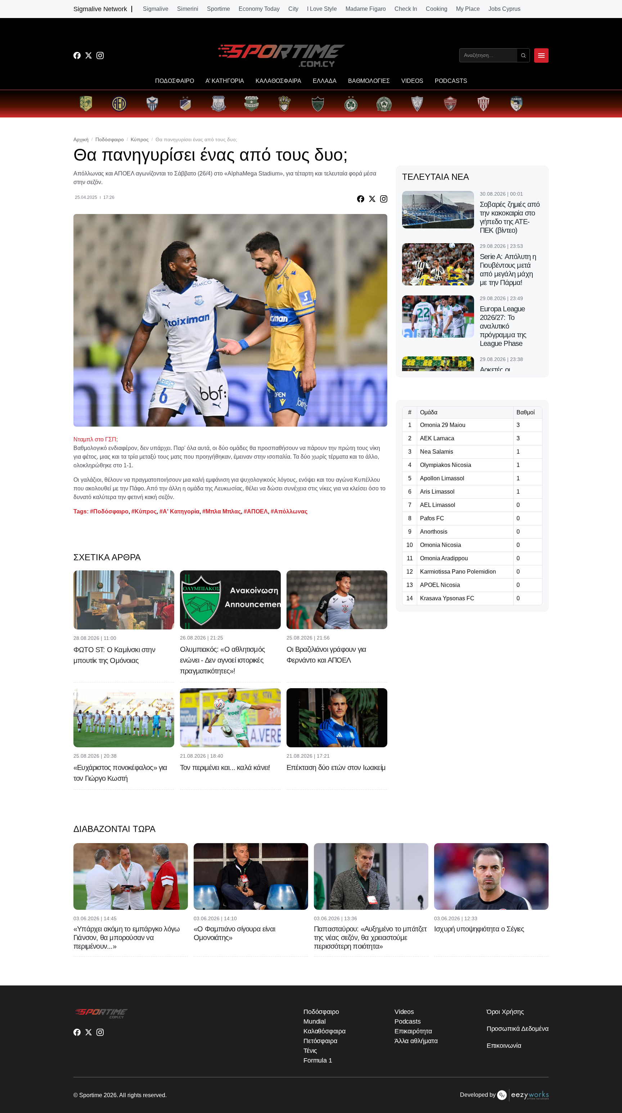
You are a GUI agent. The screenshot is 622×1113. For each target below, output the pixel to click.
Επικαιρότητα (413, 1031)
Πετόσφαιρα (320, 1041)
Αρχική (81, 139)
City (293, 9)
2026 (110, 1095)
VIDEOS (412, 81)
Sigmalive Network (100, 9)
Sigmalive (155, 9)
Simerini (187, 9)
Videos (404, 1011)
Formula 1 (317, 1060)
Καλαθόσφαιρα (324, 1031)
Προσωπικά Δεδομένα (518, 1028)
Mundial (314, 1021)
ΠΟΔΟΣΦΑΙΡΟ (174, 81)
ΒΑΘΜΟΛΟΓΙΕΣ (369, 81)
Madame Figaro (366, 9)
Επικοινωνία (504, 1045)
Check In (406, 9)
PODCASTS (451, 81)
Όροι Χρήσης (505, 1011)
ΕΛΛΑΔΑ (325, 81)
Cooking (436, 9)
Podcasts (408, 1021)
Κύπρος (140, 139)
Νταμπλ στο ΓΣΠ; (95, 439)
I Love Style (322, 9)
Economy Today (259, 9)
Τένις (310, 1050)
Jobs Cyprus (504, 9)
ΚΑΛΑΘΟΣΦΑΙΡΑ (278, 81)
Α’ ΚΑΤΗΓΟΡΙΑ (225, 81)
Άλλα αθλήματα (416, 1041)
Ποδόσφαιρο (109, 139)
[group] (86, 104)
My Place (468, 9)
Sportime (218, 9)
